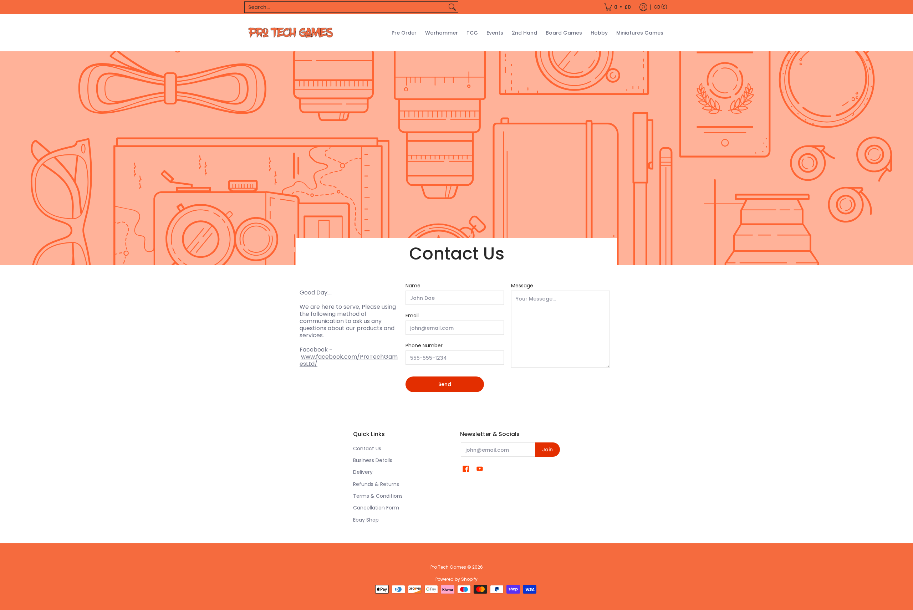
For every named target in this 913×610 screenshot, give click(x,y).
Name (413, 285)
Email (412, 315)
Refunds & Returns (376, 484)
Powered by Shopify (456, 579)
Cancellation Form (376, 507)
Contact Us (367, 448)
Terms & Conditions (378, 495)
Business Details (372, 460)
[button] (466, 469)
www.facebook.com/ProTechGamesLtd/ (349, 360)
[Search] (452, 7)
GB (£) (660, 7)
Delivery (363, 472)
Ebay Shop (366, 519)
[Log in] (643, 7)
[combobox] (346, 7)
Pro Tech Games (448, 567)
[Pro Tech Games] (290, 32)
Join (547, 449)
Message (522, 285)
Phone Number (424, 345)
